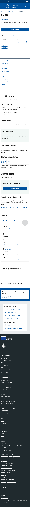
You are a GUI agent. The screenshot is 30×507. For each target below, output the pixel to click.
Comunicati (3, 423)
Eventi (2, 436)
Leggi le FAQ (4, 461)
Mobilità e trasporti (5, 396)
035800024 (11, 224)
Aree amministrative (6, 360)
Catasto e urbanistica (6, 392)
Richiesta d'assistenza (6, 468)
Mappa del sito (4, 498)
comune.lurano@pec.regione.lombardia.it (10, 456)
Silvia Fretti (7, 234)
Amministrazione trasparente (8, 470)
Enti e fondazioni (5, 365)
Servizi (6, 11)
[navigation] (1, 6)
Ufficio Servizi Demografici (9, 221)
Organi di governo (5, 358)
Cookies (3, 477)
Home (2, 11)
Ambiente (3, 406)
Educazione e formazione (7, 399)
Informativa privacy (5, 472)
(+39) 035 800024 (7, 451)
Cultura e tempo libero (6, 382)
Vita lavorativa (4, 385)
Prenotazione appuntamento (8, 463)
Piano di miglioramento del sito (8, 482)
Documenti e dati (5, 372)
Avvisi (2, 425)
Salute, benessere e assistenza (8, 408)
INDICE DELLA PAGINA (6, 57)
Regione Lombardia (5, 1)
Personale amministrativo (7, 370)
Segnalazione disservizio (7, 465)
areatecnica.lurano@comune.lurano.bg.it (11, 259)
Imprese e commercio (6, 387)
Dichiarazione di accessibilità (7, 480)
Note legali (3, 475)
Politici (2, 367)
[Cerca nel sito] (26, 6)
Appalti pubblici (4, 389)
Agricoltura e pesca (5, 413)
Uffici (2, 363)
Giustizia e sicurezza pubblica (8, 401)
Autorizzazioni (4, 410)
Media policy (4, 495)
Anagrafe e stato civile (14, 11)
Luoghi (2, 434)
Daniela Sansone (8, 249)
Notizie (2, 421)
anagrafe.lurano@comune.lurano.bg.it (10, 228)
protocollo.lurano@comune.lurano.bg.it (14, 458)
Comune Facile (4, 502)
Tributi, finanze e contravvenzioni (9, 403)
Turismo (3, 394)
